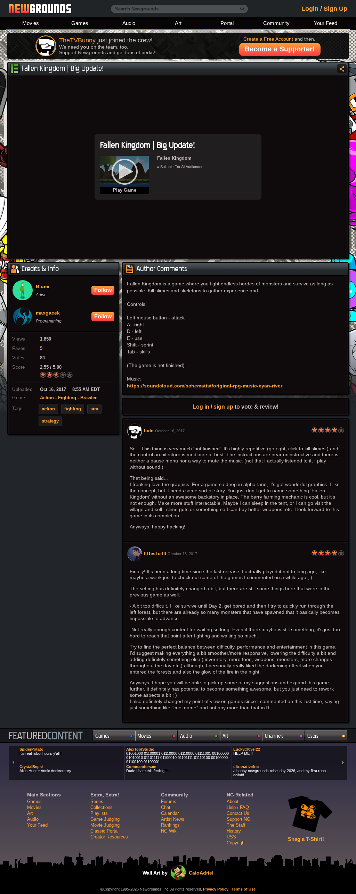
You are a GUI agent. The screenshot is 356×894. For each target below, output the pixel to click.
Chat (165, 807)
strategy (50, 421)
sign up (223, 406)
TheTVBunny (77, 40)
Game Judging (105, 819)
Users (312, 736)
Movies (30, 23)
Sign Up (335, 8)
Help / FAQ (238, 807)
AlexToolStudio (177, 755)
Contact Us (238, 813)
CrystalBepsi (45, 769)
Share (342, 68)
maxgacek (48, 313)
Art (178, 23)
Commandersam (147, 769)
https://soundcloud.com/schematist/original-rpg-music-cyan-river (204, 385)
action (48, 409)
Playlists (99, 813)
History (234, 831)
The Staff (236, 825)
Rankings (170, 825)
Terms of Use (244, 889)
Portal (227, 23)
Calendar (170, 813)
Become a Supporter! (280, 49)
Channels (274, 736)
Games (79, 23)
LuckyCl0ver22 (246, 751)
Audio (128, 23)
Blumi (42, 287)
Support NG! (239, 819)
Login (309, 8)
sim (94, 409)
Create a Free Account (268, 39)
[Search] (242, 9)
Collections (101, 807)
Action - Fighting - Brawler (68, 397)
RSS (231, 836)
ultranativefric (279, 771)
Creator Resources (109, 836)
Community (276, 23)
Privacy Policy (215, 889)
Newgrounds (40, 8)
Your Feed (325, 23)
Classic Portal (104, 831)
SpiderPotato (40, 751)
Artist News (172, 819)
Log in (201, 406)
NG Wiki (169, 831)
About (232, 801)
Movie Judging (105, 825)
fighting (72, 409)
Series (96, 801)
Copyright (236, 842)
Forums (168, 801)
